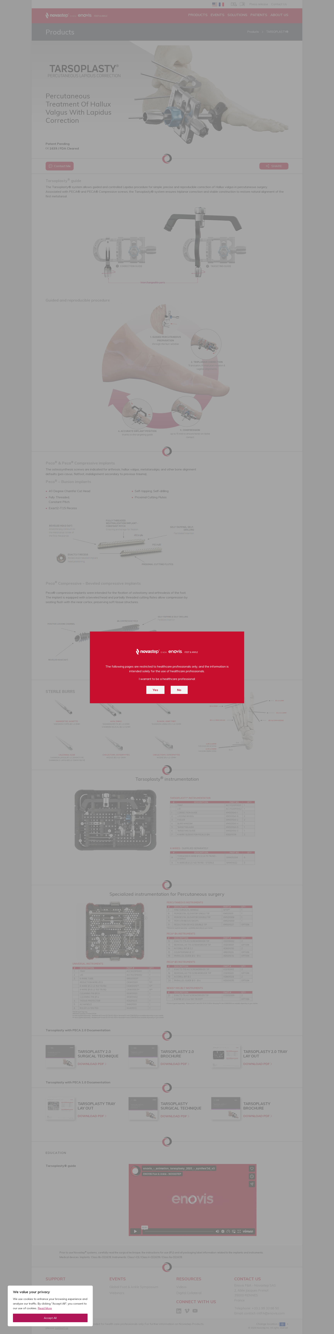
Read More (45, 1308)
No (179, 690)
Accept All (50, 1318)
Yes (155, 690)
